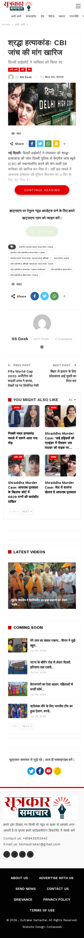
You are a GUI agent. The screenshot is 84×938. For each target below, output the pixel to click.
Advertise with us (56, 878)
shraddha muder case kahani (27, 269)
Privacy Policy (56, 900)
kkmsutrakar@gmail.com (39, 844)
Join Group (45, 231)
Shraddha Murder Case (24, 275)
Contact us (58, 889)
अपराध (16, 407)
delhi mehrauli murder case (36, 247)
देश (42, 16)
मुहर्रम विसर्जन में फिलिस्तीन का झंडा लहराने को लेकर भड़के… (39, 602)
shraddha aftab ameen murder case (32, 263)
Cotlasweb (54, 927)
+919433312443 (35, 838)
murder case (61, 258)
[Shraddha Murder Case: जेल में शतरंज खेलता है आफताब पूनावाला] (60, 466)
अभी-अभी (16, 16)
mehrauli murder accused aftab (29, 258)
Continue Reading (42, 190)
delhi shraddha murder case (27, 252)
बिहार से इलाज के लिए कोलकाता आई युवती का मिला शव (62, 376)
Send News (25, 889)
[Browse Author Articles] (42, 323)
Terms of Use (42, 910)
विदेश (51, 16)
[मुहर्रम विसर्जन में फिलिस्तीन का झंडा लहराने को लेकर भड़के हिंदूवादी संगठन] (42, 585)
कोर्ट (22, 69)
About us (19, 878)
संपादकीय (31, 16)
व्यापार (62, 16)
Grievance (23, 900)
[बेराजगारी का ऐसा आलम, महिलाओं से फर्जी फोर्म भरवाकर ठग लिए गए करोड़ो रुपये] (17, 689)
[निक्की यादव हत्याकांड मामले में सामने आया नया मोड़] (23, 416)
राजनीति (74, 16)
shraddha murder (61, 269)
